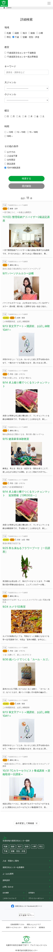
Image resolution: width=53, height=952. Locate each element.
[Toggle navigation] (49, 3)
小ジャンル (10, 94)
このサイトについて (9, 898)
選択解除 (26, 186)
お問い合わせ (8, 887)
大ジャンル (10, 82)
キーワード (10, 66)
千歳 (17, 37)
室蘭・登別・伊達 (31, 37)
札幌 (9, 33)
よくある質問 (8, 874)
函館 (17, 33)
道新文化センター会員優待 (13, 867)
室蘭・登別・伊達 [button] (18, 851)
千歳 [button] (5, 851)
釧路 (33, 33)
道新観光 (42, 927)
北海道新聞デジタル (17, 924)
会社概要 (6, 893)
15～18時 (33, 132)
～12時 (10, 132)
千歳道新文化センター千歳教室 (21, 52)
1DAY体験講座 (13, 167)
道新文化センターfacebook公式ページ (28, 906)
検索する (26, 178)
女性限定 (11, 159)
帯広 (9, 37)
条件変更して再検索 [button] (25, 823)
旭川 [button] (19, 846)
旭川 (25, 33)
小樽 (41, 33)
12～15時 (21, 132)
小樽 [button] (34, 846)
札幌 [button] (5, 846)
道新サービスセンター (13, 927)
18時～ (10, 136)
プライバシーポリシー (36, 898)
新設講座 (11, 163)
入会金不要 (12, 155)
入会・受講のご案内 (11, 861)
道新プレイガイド (30, 927)
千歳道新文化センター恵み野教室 (22, 56)
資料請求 (6, 880)
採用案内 (31, 893)
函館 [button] (12, 846)
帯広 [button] (41, 846)
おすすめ (11, 152)
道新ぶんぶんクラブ (34, 924)
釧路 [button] (27, 846)
